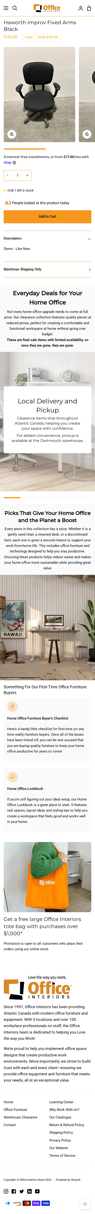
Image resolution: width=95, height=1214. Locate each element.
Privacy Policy (60, 1140)
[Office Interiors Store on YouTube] (37, 1191)
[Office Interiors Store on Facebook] (14, 1191)
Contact (10, 1125)
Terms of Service (62, 1156)
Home (8, 1102)
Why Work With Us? (64, 1110)
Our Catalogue (60, 1117)
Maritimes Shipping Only (22, 269)
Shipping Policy (61, 1132)
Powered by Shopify (68, 1179)
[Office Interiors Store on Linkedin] (29, 1191)
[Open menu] (6, 8)
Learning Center (61, 1102)
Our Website (58, 1148)
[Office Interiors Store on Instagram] (6, 1191)
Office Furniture (15, 1110)
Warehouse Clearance (20, 1117)
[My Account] (79, 8)
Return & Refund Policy (66, 1125)
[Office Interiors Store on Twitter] (21, 1191)
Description (12, 238)
